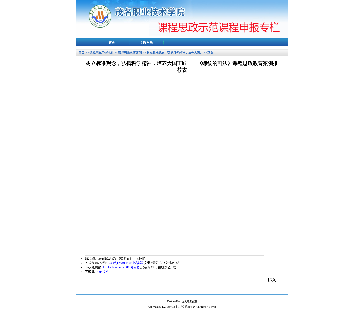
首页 (81, 52)
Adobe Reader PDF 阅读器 (121, 267)
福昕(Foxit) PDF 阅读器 (126, 263)
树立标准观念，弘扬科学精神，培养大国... (174, 52)
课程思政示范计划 (101, 52)
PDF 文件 (103, 272)
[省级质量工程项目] (182, 36)
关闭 (272, 280)
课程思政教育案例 (130, 52)
